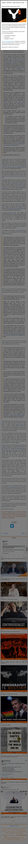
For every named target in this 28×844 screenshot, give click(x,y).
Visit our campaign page (7, 41)
